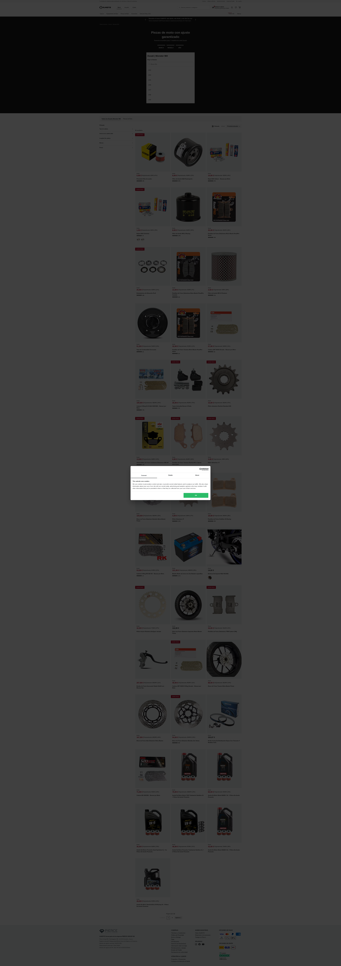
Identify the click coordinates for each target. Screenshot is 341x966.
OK (196, 495)
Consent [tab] (144, 475)
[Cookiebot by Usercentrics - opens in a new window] (201, 469)
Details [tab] (170, 475)
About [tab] (197, 475)
